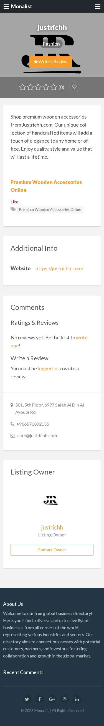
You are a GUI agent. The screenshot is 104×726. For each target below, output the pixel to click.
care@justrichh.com (37, 435)
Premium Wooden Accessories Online (50, 209)
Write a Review (52, 61)
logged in (47, 368)
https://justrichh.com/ (59, 268)
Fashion (51, 44)
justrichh (52, 527)
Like (14, 201)
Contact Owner (52, 549)
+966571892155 (32, 423)
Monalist (21, 6)
